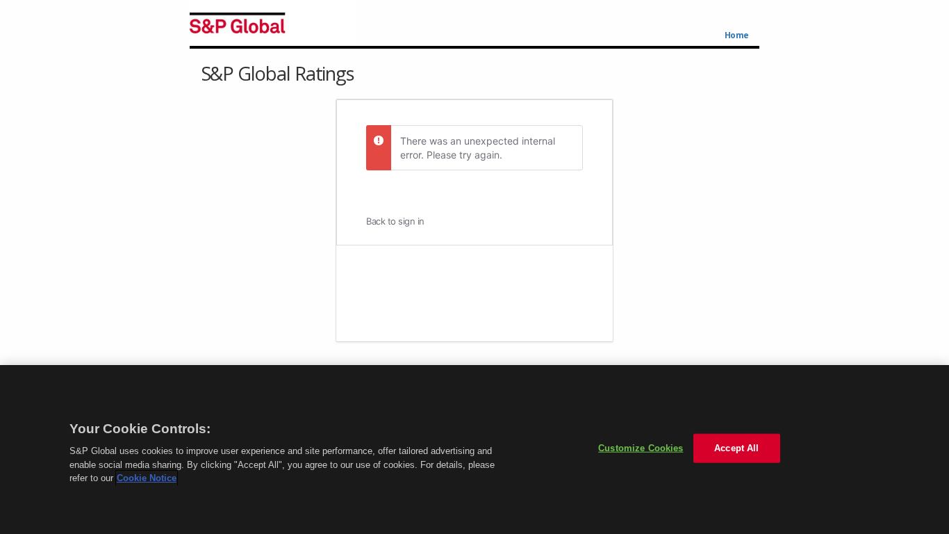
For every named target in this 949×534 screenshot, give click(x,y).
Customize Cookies (640, 448)
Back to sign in (395, 221)
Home (737, 35)
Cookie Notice (146, 478)
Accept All (736, 448)
